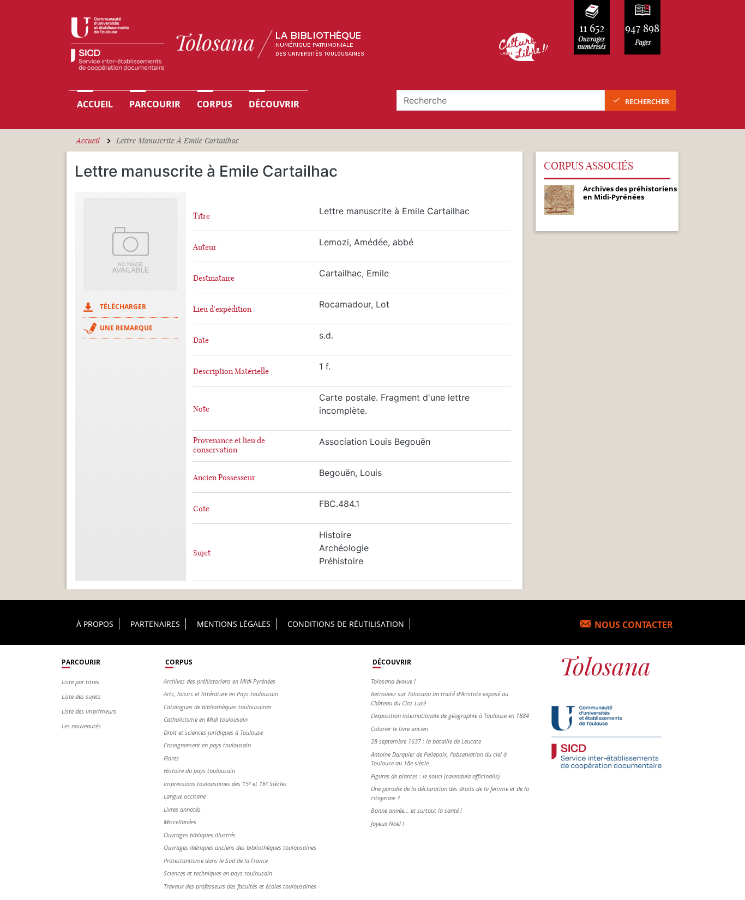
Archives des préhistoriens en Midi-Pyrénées (219, 681)
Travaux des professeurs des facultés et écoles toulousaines (240, 886)
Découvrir (274, 104)
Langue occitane (185, 796)
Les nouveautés (81, 726)
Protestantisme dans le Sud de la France (216, 860)
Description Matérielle (231, 371)
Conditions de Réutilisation (345, 624)
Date (201, 340)
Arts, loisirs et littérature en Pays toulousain (221, 694)
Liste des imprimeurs (89, 711)
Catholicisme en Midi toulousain (206, 719)
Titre (201, 216)
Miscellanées (180, 822)
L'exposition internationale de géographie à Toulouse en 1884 (450, 715)
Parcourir (155, 104)
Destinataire (214, 278)
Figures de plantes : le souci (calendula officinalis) (435, 776)
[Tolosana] (267, 47)
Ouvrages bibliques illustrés (200, 835)
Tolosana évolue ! (393, 681)
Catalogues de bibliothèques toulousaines (218, 707)
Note (201, 409)
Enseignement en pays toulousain (207, 745)
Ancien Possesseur (224, 477)
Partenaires (155, 624)
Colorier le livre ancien (399, 728)
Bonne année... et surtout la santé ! (416, 810)
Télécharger (123, 306)
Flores (171, 758)
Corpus (214, 104)
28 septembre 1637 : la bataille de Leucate (426, 741)
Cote (201, 509)
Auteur (205, 247)
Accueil (95, 104)
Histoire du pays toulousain (199, 770)
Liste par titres (80, 682)
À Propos (94, 624)
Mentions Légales (234, 624)
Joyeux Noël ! (387, 823)
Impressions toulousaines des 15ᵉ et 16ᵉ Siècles (225, 784)
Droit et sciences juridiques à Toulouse (213, 732)
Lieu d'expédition (222, 309)
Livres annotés (182, 809)
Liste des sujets (81, 696)
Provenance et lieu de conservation (229, 445)
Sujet (202, 553)
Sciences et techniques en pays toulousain (218, 873)
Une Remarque (126, 328)
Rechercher (647, 101)
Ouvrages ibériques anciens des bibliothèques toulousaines (240, 847)
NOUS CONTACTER (633, 625)
